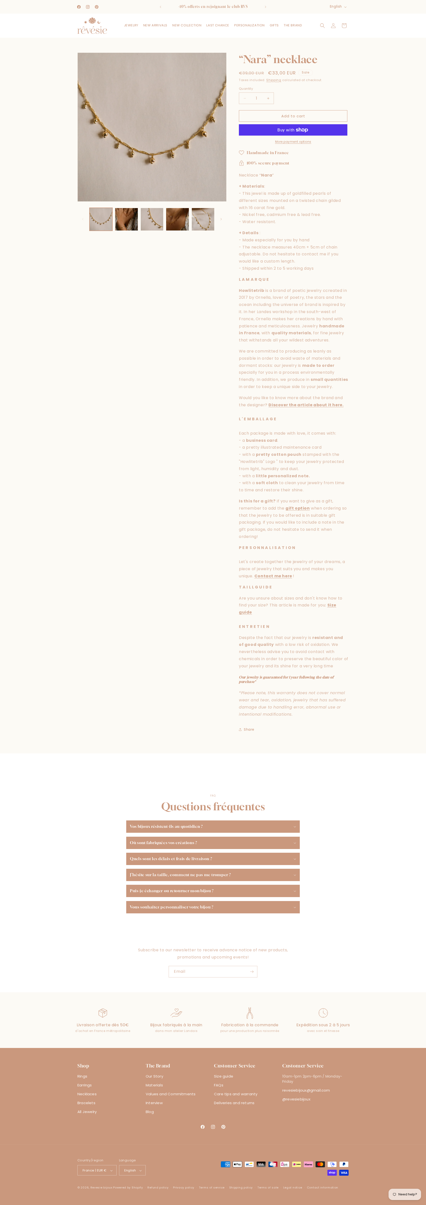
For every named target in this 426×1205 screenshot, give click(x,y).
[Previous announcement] (160, 7)
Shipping (273, 80)
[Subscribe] (251, 971)
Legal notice (292, 1187)
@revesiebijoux (296, 1099)
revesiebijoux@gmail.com (306, 1090)
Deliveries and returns (234, 1102)
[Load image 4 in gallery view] (177, 219)
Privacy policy (183, 1187)
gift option (297, 508)
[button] (131, 25)
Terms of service (212, 1187)
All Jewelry (87, 1111)
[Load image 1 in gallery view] (100, 219)
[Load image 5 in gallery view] (203, 219)
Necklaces (87, 1094)
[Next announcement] (265, 7)
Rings (82, 1076)
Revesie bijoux (101, 1188)
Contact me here (273, 576)
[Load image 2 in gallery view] (126, 219)
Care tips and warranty (235, 1094)
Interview (154, 1102)
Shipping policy (241, 1187)
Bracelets (86, 1102)
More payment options (293, 142)
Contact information (322, 1187)
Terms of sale (268, 1187)
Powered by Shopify (128, 1188)
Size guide (223, 1076)
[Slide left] (82, 219)
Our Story (154, 1076)
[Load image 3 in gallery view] (152, 219)
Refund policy (157, 1187)
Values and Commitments (170, 1094)
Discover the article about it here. (305, 405)
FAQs (218, 1085)
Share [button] (249, 729)
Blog (150, 1111)
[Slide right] (221, 219)
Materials (154, 1085)
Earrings (84, 1085)
